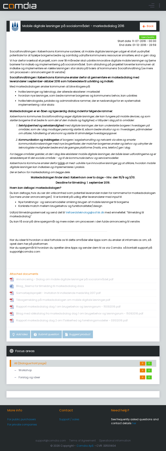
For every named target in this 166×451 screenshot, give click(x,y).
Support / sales (69, 419)
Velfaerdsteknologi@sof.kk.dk (84, 212)
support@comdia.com (50, 440)
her (134, 423)
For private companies (22, 424)
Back (150, 26)
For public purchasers (21, 419)
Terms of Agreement (82, 440)
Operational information (115, 440)
